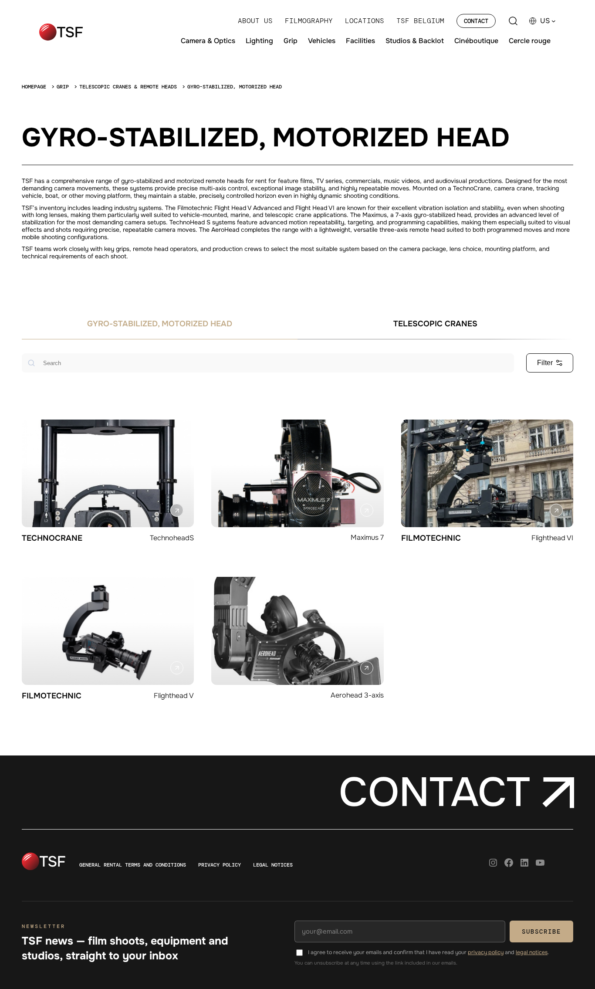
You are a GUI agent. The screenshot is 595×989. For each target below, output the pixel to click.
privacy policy (486, 952)
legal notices (532, 952)
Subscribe (541, 931)
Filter (545, 362)
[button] (548, 21)
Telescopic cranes (435, 324)
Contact (476, 21)
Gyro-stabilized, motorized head (159, 324)
